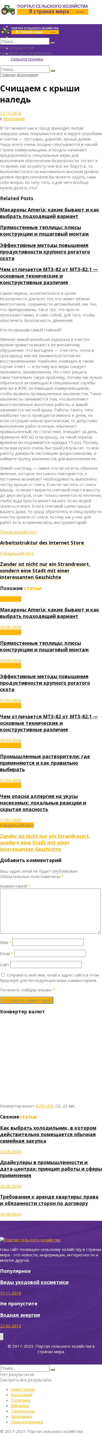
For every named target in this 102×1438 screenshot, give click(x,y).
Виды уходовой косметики (34, 1282)
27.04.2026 (10, 780)
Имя (5, 942)
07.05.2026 (10, 700)
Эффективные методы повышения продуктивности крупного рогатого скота (45, 251)
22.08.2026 (10, 1151)
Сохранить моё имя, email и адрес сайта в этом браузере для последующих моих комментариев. (49, 977)
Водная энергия (20, 1315)
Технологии (22, 1411)
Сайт (4, 964)
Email (6, 953)
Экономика (21, 1416)
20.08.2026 (10, 627)
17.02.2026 (10, 819)
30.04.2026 (10, 740)
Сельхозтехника (27, 59)
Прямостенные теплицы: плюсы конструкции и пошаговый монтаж (44, 230)
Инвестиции (23, 1389)
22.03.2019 (10, 1325)
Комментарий (15, 886)
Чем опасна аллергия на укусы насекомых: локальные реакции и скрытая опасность (43, 802)
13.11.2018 (10, 1293)
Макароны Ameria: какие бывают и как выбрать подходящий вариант (49, 212)
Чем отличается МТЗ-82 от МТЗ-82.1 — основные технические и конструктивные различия (49, 276)
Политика (20, 1400)
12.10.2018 (10, 113)
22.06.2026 (10, 660)
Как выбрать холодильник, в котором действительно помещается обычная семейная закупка (48, 1134)
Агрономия (27, 74)
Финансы (20, 1405)
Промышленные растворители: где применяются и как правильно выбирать (45, 763)
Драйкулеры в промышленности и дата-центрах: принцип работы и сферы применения (51, 1168)
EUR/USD (45, 1106)
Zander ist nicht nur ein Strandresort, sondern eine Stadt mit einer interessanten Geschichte (45, 842)
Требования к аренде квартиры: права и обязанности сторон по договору (49, 1199)
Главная (8, 74)
